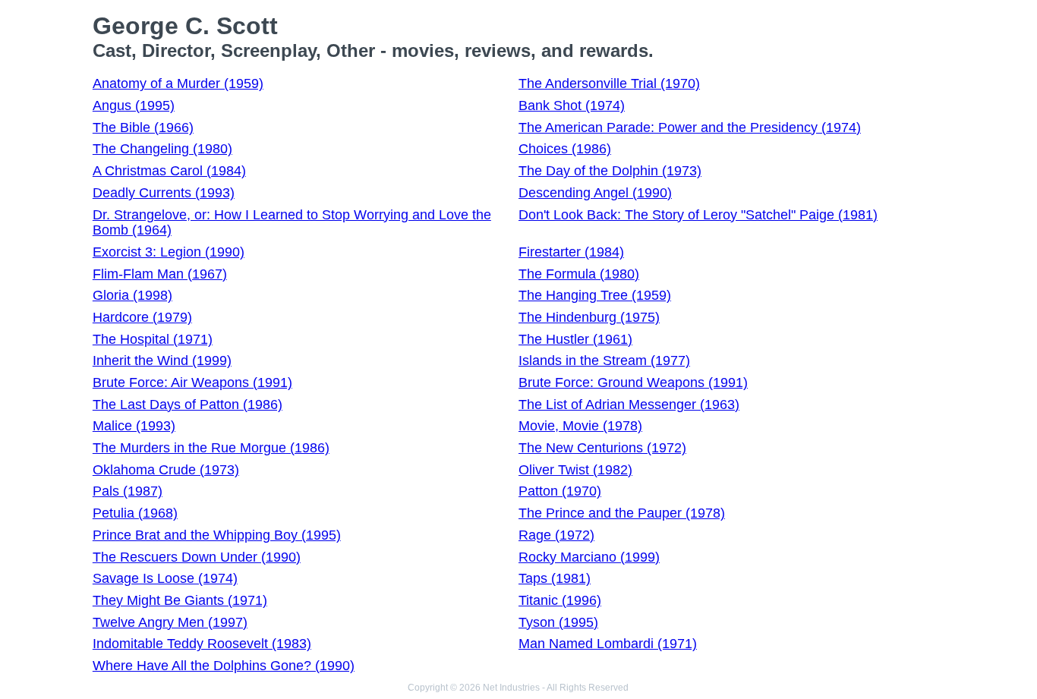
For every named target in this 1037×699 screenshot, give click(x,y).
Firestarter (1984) (571, 252)
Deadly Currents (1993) (164, 192)
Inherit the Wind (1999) (162, 360)
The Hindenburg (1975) (589, 317)
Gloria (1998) (132, 295)
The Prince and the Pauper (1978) (621, 513)
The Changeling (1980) (162, 148)
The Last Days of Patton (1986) (187, 404)
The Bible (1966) (143, 127)
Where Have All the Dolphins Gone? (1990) (224, 665)
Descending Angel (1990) (595, 192)
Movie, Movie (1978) (580, 425)
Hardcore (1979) (142, 317)
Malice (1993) (134, 425)
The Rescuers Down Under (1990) (197, 557)
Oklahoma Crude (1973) (166, 469)
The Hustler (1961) (575, 339)
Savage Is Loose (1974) (165, 578)
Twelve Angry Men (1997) (170, 622)
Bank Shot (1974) (571, 105)
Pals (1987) (127, 491)
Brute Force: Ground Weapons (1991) (633, 382)
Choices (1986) (564, 148)
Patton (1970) (559, 491)
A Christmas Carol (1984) (169, 170)
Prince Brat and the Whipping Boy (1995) (217, 535)
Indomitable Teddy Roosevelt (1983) (202, 643)
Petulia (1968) (135, 513)
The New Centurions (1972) (602, 447)
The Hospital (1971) (153, 339)
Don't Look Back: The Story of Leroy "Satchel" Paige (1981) (698, 214)
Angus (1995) (134, 105)
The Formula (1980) (578, 274)
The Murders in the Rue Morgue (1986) (211, 447)
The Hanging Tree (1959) (594, 295)
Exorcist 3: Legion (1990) (168, 252)
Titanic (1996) (559, 600)
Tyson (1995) (558, 622)
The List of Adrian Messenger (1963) (628, 404)
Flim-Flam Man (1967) (160, 274)
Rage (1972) (556, 535)
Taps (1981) (554, 578)
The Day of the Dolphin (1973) (609, 170)
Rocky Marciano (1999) (589, 557)
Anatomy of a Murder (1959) (178, 83)
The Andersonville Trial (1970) (609, 83)
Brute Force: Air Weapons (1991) (192, 382)
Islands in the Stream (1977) (604, 360)
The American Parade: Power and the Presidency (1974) (689, 127)
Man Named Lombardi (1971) (607, 643)
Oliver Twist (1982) (575, 469)
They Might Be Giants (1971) (180, 600)
